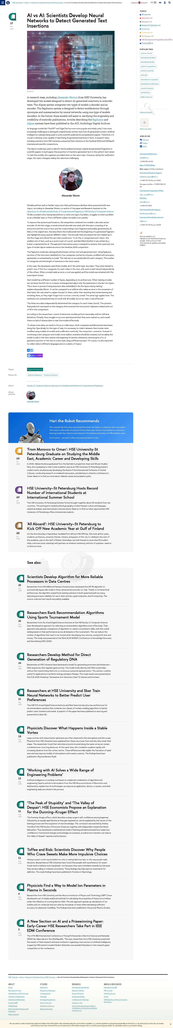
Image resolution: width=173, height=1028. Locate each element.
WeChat (146, 140)
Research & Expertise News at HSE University (40, 977)
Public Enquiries (13, 1014)
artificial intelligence (35, 375)
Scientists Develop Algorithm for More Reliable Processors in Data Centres (65, 579)
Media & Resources (112, 984)
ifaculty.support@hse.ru (148, 213)
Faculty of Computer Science (38, 385)
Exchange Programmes (47, 1000)
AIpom (30, 123)
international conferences (150, 84)
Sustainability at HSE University (18, 994)
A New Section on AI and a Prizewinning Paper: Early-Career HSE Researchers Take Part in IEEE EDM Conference (65, 926)
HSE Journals (108, 991)
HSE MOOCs (145, 92)
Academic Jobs (77, 1003)
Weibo (145, 143)
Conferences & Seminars (80, 1000)
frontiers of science (51, 375)
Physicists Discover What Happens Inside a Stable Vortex (67, 730)
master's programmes (148, 66)
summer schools (146, 53)
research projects (147, 88)
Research (76, 984)
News (22, 977)
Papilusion (98, 119)
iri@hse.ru (143, 221)
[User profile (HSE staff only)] (165, 2)
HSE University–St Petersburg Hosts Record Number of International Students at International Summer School (62, 493)
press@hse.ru (144, 202)
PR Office (143, 198)
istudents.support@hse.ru (149, 177)
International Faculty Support (150, 210)
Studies (43, 984)
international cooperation (149, 79)
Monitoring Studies (78, 997)
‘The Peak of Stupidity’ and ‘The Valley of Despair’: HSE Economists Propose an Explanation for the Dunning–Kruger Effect (66, 807)
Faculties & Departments (16, 997)
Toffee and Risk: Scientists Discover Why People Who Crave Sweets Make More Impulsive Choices (67, 852)
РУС (152, 2)
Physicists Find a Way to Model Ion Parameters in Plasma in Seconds (66, 888)
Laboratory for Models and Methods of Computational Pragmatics (55, 211)
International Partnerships (16, 1000)
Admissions (43, 987)
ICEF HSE (144, 75)
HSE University (13, 977)
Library (106, 997)
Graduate (43, 997)
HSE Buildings (12, 1006)
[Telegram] (31, 350)
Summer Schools (45, 1003)
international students (148, 57)
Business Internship (46, 1009)
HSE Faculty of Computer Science (98, 211)
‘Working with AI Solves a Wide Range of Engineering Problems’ (60, 772)
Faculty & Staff (13, 1003)
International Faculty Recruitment (151, 217)
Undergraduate (45, 994)
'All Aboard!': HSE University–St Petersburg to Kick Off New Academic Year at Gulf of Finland (65, 526)
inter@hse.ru (144, 158)
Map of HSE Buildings (147, 165)
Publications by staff (110, 987)
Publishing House (109, 994)
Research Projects (78, 994)
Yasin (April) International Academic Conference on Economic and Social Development (84, 1008)
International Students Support (151, 173)
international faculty (147, 62)
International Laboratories (80, 987)
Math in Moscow (146, 97)
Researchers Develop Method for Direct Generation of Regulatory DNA (59, 657)
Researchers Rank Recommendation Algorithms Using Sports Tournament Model (65, 615)
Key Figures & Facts (14, 991)
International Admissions (148, 154)
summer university (147, 71)
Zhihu (145, 146)
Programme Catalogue (47, 991)
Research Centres (78, 991)
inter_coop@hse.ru (146, 194)
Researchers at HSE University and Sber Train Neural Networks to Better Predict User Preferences (63, 695)
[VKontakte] (28, 350)
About (11, 984)
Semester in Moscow (47, 1006)
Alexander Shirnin (67, 97)
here (94, 1023)
